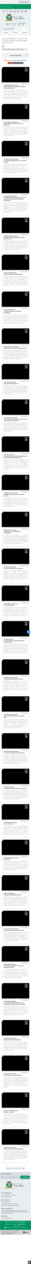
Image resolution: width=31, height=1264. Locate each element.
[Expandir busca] (27, 55)
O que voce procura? (8, 28)
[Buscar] (26, 28)
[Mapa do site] (22, 11)
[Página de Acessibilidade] (25, 11)
